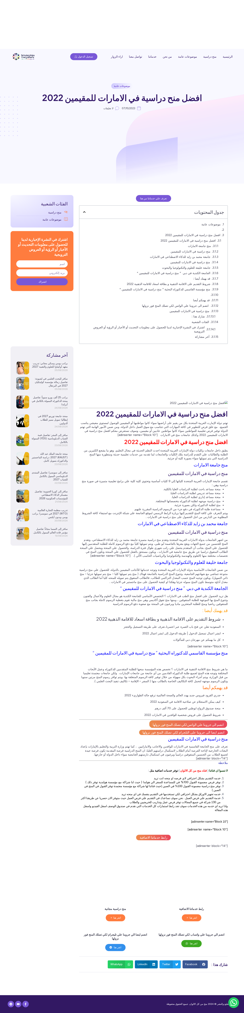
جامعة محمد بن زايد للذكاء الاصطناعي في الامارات (180, 257)
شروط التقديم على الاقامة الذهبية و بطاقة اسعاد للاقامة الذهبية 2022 (168, 284)
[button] (84, 212)
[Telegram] (11, 1004)
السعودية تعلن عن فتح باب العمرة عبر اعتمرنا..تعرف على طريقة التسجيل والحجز (172, 626)
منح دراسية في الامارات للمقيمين (190, 251)
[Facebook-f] (25, 1004)
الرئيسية (228, 56)
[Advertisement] (137, 25)
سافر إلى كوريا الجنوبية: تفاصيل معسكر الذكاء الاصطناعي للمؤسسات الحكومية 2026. (51, 495)
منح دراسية (209, 56)
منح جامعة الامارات (199, 246)
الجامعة (141, 513)
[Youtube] (18, 1004)
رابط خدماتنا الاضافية (153, 837)
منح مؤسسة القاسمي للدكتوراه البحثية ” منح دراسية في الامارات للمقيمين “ (164, 289)
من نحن (167, 56)
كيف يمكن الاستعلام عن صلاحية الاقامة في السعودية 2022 (185, 701)
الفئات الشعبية (200, 322)
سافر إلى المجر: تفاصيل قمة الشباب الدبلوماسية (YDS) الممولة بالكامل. (50, 438)
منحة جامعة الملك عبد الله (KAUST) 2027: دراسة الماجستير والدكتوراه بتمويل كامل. (50, 457)
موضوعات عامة (187, 56)
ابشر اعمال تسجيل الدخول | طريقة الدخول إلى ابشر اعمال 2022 (181, 633)
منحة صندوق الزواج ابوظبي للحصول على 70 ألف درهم (188, 708)
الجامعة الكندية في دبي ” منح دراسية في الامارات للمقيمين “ (173, 273)
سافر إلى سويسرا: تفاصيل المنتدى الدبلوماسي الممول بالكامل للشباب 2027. (50, 476)
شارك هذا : (198, 316)
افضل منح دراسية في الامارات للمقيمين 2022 (192, 235)
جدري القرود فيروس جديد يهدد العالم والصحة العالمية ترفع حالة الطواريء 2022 (173, 695)
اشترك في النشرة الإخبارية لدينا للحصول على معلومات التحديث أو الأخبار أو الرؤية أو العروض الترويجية (149, 329)
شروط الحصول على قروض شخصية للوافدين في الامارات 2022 (182, 715)
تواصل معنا (135, 56)
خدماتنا (152, 56)
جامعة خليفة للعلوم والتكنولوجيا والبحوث (186, 267)
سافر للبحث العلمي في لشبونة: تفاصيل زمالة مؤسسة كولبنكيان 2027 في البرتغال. (51, 382)
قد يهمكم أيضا (201, 300)
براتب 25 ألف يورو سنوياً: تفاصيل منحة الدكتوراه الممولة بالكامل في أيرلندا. (50, 401)
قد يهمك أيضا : (201, 278)
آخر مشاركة (202, 336)
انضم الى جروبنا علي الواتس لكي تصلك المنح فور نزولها (175, 305)
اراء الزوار (117, 56)
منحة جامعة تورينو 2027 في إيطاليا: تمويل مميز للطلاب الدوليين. (53, 420)
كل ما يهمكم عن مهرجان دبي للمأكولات (197, 639)
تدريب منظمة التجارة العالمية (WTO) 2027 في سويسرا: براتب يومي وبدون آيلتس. (50, 514)
